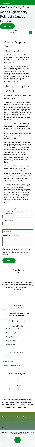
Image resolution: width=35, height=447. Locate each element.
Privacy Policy (22, 433)
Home (3, 417)
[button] (30, 32)
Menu (3, 428)
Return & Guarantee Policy (11, 366)
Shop (24, 417)
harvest (15, 195)
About (10, 417)
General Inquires (7, 361)
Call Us (17, 417)
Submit (9, 261)
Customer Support (8, 357)
